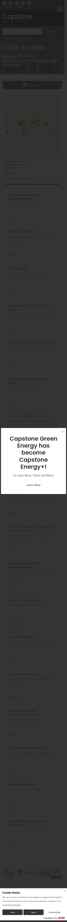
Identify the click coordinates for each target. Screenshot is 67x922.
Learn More (33, 485)
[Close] (62, 431)
